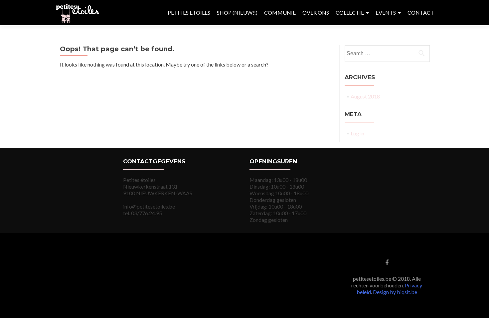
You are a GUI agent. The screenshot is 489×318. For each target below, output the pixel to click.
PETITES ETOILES (189, 12)
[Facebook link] (387, 262)
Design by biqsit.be (395, 292)
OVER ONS (315, 12)
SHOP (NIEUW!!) (237, 12)
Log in (357, 133)
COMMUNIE (280, 12)
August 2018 (365, 96)
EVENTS (386, 12)
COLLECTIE (350, 12)
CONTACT (421, 12)
